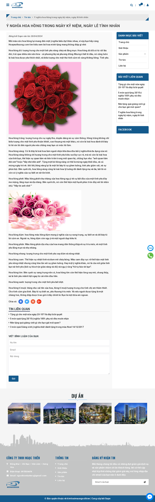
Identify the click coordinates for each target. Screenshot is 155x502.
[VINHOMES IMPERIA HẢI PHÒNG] (95, 413)
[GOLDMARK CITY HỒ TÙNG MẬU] (131, 413)
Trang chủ (124, 42)
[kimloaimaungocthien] (17, 5)
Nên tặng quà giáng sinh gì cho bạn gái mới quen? (35, 323)
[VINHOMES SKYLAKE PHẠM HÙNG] (24, 413)
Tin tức (122, 60)
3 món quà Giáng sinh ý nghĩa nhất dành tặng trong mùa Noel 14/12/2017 (47, 327)
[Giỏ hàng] (140, 5)
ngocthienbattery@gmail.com (32, 475)
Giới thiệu (123, 48)
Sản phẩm (124, 54)
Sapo (107, 498)
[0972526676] (150, 256)
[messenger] (149, 496)
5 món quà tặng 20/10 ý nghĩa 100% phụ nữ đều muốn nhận (39, 318)
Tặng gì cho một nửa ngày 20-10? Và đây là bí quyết (36, 314)
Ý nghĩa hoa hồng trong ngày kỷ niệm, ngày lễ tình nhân (131, 115)
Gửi (13, 378)
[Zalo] (150, 248)
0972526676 (26, 471)
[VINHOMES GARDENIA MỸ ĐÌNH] (59, 413)
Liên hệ (122, 66)
